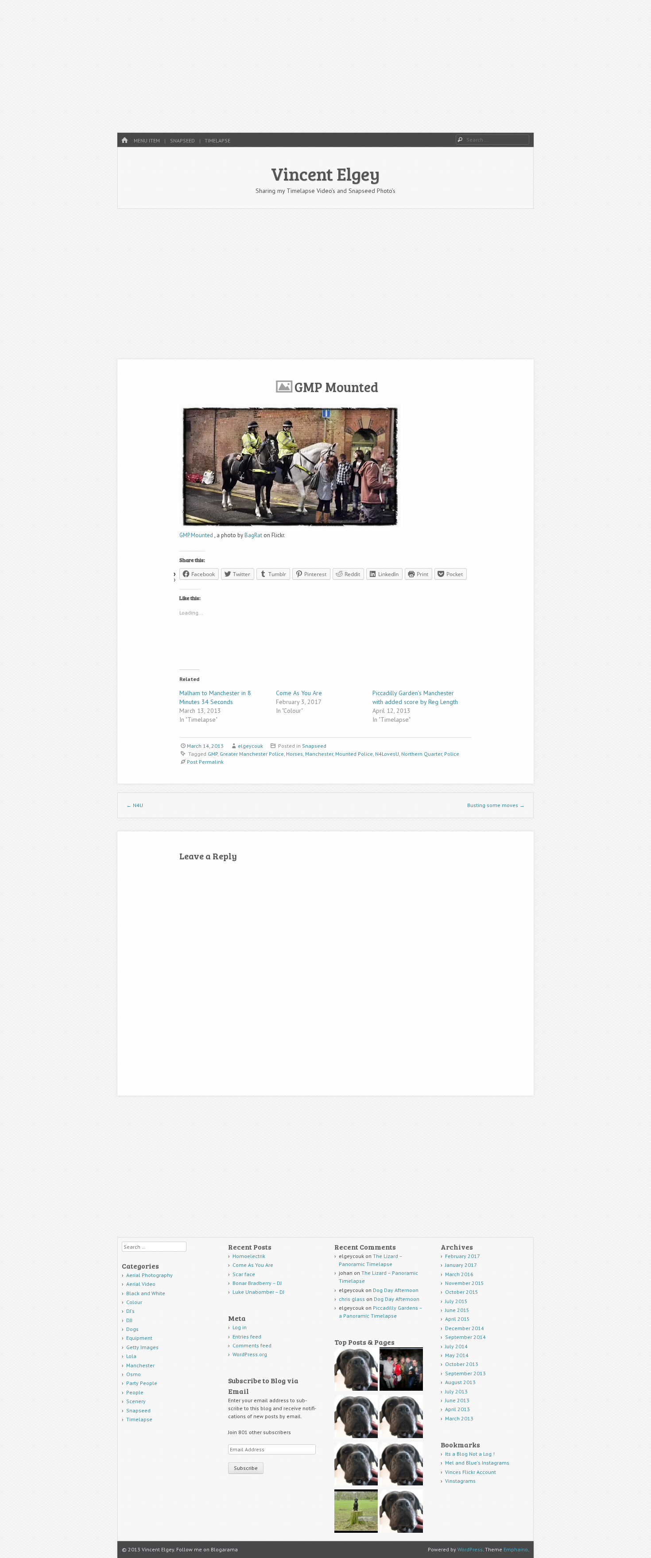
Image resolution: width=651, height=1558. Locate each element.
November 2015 (464, 1283)
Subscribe (246, 1468)
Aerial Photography (149, 1275)
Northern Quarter (421, 753)
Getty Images (142, 1347)
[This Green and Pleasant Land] (401, 1465)
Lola (131, 1356)
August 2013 (460, 1382)
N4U (134, 805)
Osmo (133, 1374)
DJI (129, 1320)
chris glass (352, 1299)
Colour (134, 1302)
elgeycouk (250, 745)
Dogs (132, 1329)
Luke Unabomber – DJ (258, 1292)
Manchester (319, 753)
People (134, 1392)
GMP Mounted (196, 535)
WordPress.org (249, 1354)
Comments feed (251, 1345)
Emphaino (516, 1549)
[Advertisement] (325, 66)
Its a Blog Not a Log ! (470, 1453)
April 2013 (457, 1409)
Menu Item (147, 140)
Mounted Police (354, 753)
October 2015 (461, 1292)
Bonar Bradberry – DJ (257, 1283)
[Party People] (401, 1370)
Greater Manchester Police (252, 753)
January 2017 (461, 1265)
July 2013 (456, 1391)
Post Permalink (205, 761)
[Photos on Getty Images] (356, 1512)
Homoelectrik (248, 1256)
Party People (141, 1383)
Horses (294, 753)
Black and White (145, 1293)
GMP (212, 753)
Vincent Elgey (325, 173)
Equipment (139, 1338)
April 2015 (457, 1319)
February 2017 (462, 1256)
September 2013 (465, 1373)
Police (451, 753)
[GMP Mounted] (290, 526)
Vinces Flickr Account (470, 1472)
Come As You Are (299, 693)
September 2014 (465, 1337)
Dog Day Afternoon (395, 1290)
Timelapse (217, 140)
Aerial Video (140, 1284)
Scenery (136, 1401)
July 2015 (456, 1301)
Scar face (244, 1274)
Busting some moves (496, 805)
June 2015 (457, 1310)
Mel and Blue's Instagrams (477, 1462)
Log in (239, 1327)
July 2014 (456, 1346)
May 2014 (457, 1355)
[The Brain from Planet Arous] (356, 1465)
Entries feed (246, 1336)
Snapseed (182, 140)
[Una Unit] (356, 1417)
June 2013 (457, 1400)
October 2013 (461, 1364)
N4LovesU (387, 753)
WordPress (470, 1549)
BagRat (253, 535)
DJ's (130, 1311)
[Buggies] (356, 1370)
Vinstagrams (460, 1480)
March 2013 (459, 1418)
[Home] (124, 140)
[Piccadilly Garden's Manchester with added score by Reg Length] (401, 1512)
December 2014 (464, 1328)
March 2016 (459, 1274)
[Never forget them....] (401, 1417)
